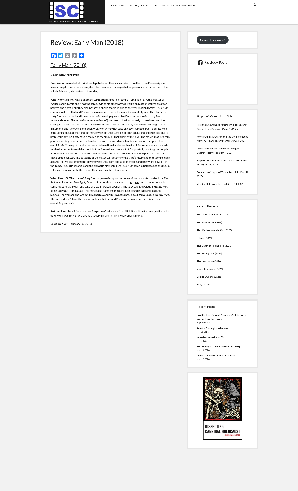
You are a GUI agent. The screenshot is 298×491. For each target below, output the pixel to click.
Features (192, 5)
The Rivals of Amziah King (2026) (214, 230)
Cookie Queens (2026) (209, 276)
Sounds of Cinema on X (212, 39)
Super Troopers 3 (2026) (210, 268)
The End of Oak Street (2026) (213, 214)
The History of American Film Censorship (219, 346)
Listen (130, 5)
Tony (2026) (203, 284)
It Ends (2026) (204, 237)
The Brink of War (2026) (209, 222)
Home (114, 5)
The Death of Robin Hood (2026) (214, 245)
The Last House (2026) (209, 261)
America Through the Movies (212, 328)
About (122, 5)
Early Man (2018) (68, 65)
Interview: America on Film (211, 337)
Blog (137, 5)
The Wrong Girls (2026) (209, 253)
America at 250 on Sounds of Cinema (216, 355)
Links (156, 5)
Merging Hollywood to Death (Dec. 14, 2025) (220, 184)
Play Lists (165, 5)
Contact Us (146, 5)
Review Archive (178, 5)
